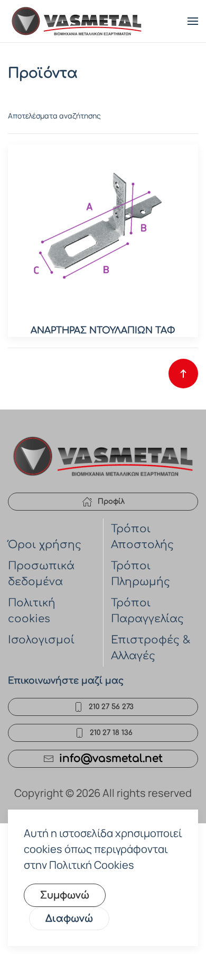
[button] (193, 21)
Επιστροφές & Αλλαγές (150, 648)
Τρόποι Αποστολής (142, 537)
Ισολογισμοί (41, 640)
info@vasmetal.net (111, 758)
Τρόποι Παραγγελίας (147, 611)
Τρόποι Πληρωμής (140, 574)
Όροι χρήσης (44, 545)
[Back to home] (76, 21)
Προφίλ (111, 501)
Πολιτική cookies (31, 611)
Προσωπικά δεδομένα (41, 574)
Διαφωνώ (69, 918)
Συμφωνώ (64, 895)
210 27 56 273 (111, 707)
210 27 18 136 (111, 733)
